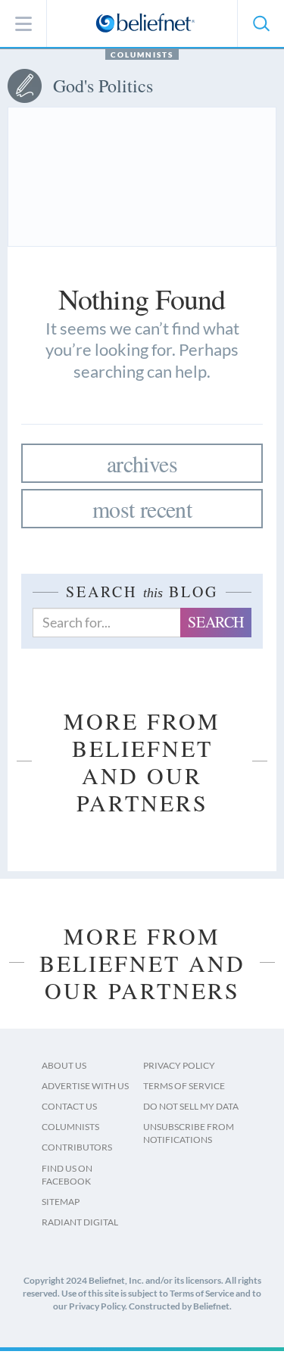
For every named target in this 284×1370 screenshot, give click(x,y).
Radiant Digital (80, 1222)
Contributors (77, 1147)
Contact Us (69, 1106)
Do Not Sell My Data (191, 1106)
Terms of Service (184, 1085)
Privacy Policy (179, 1065)
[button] (260, 23)
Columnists (142, 54)
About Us (64, 1065)
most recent (142, 509)
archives (142, 463)
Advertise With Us (85, 1085)
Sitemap (61, 1201)
